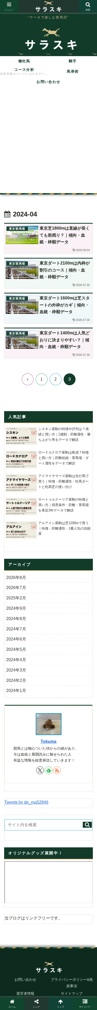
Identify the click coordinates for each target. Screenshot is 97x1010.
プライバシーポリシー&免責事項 (72, 982)
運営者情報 (25, 993)
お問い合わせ (25, 979)
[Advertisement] (48, 141)
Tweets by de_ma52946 (26, 802)
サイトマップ (72, 993)
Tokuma (48, 741)
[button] (87, 825)
